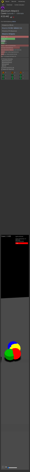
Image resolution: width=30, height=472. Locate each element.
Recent (7, 1)
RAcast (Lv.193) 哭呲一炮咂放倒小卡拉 (12, 28)
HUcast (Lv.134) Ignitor (8, 34)
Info (3, 5)
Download (9, 5)
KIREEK (14, 21)
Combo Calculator (19, 5)
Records (14, 1)
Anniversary (21, 1)
